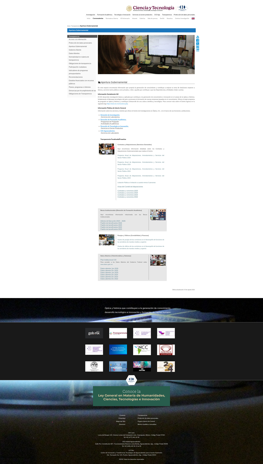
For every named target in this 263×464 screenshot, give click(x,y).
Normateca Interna (112, 18)
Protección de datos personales (184, 15)
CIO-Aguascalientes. (107, 131)
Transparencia (167, 15)
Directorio (122, 424)
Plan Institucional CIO (108, 260)
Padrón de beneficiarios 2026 (111, 223)
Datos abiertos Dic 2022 (109, 279)
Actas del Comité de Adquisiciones (130, 187)
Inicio (88, 18)
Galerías (142, 18)
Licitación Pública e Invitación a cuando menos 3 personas (137, 182)
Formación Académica (104, 15)
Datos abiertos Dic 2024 (109, 275)
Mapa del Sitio (120, 421)
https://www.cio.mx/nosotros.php (117, 104)
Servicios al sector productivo (142, 15)
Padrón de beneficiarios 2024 (111, 227)
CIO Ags (157, 15)
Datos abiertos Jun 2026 (109, 268)
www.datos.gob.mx (106, 264)
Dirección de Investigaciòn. (110, 115)
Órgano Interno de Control (146, 421)
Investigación (90, 15)
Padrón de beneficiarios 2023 (111, 229)
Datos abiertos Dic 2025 (109, 270)
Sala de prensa (152, 18)
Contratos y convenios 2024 (128, 193)
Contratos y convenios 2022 (128, 197)
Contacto (122, 415)
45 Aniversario (125, 18)
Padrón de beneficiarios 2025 (111, 225)
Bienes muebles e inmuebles (147, 424)
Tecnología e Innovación (122, 15)
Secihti (162, 18)
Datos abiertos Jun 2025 (109, 272)
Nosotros (170, 18)
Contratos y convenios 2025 (128, 191)
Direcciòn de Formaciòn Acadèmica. (113, 119)
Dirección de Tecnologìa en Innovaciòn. (114, 126)
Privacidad (122, 418)
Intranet (134, 18)
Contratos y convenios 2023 (128, 195)
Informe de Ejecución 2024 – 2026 (112, 221)
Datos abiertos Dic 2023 (109, 277)
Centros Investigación (182, 18)
